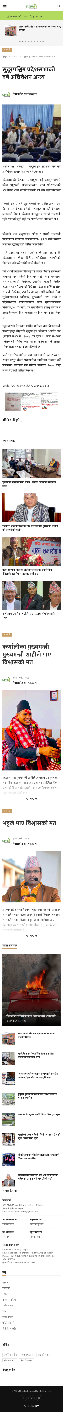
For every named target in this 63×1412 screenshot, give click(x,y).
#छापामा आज (27, 1355)
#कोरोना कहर (26, 1360)
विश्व (4, 1311)
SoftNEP (35, 1406)
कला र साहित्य (9, 1300)
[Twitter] (31, 1398)
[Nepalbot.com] (31, 6)
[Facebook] (24, 1398)
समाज (5, 1294)
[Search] (59, 6)
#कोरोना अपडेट (10, 1355)
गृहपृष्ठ (4, 57)
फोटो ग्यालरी (8, 1323)
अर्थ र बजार (7, 1306)
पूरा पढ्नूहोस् (31, 798)
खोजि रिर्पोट (7, 1317)
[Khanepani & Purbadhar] (31, 402)
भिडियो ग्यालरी (9, 1329)
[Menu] (4, 6)
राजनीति (15, 57)
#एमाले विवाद (43, 1355)
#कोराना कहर (10, 1360)
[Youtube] (39, 1398)
